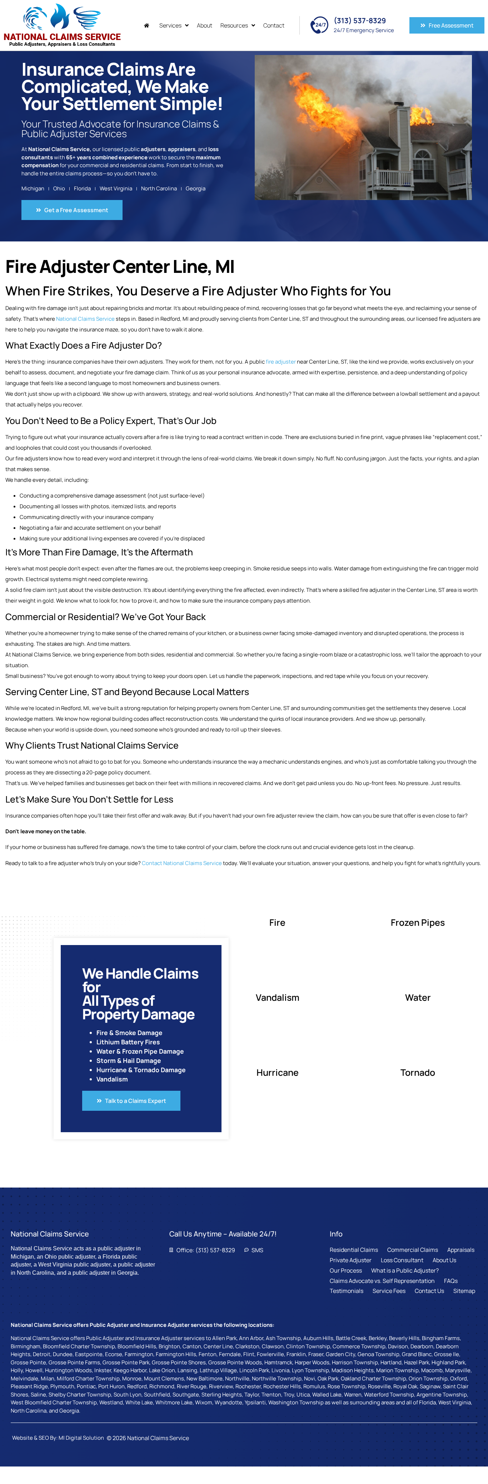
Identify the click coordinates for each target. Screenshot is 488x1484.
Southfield (157, 1394)
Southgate (186, 1394)
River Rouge (191, 1386)
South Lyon (127, 1394)
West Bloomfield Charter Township (54, 1402)
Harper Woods (312, 1362)
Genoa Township (378, 1354)
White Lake (139, 1402)
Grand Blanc (417, 1354)
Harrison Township (355, 1362)
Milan (47, 1378)
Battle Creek (351, 1338)
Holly (17, 1370)
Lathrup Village (218, 1370)
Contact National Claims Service (182, 863)
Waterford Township (389, 1394)
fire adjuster (281, 361)
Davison (398, 1346)
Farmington (139, 1354)
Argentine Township (442, 1394)
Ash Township (283, 1338)
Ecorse (113, 1354)
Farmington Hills (176, 1354)
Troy (289, 1394)
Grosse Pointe (28, 1362)
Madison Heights (353, 1370)
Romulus (314, 1386)
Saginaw (430, 1386)
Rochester (248, 1386)
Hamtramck (278, 1362)
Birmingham (25, 1346)
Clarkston (247, 1346)
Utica (303, 1394)
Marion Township (397, 1370)
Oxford (458, 1378)
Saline (38, 1394)
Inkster (102, 1370)
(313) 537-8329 (360, 20)
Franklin (296, 1354)
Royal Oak (405, 1386)
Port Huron (111, 1386)
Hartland (391, 1362)
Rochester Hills (282, 1386)
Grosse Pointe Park (126, 1362)
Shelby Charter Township (80, 1394)
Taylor (251, 1394)
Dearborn (421, 1346)
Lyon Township (310, 1370)
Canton (192, 1346)
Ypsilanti (255, 1402)
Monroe (131, 1378)
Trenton (271, 1394)
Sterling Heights (221, 1394)
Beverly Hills (404, 1338)
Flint (248, 1354)
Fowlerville (270, 1354)
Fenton (207, 1354)
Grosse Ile (446, 1354)
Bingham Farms (441, 1338)
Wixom (203, 1402)
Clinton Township (308, 1346)
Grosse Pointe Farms (74, 1362)
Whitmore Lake (174, 1402)
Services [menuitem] (170, 25)
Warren (353, 1394)
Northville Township (277, 1378)
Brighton (169, 1346)
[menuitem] (147, 25)
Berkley (378, 1338)
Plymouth (62, 1386)
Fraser (315, 1354)
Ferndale (230, 1354)
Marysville (457, 1370)
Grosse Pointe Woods (235, 1362)
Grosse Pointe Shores (179, 1362)
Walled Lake (327, 1394)
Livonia (280, 1370)
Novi (309, 1378)
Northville (237, 1378)
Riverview (221, 1386)
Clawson (273, 1346)
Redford (137, 1386)
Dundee (63, 1354)
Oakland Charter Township (373, 1378)
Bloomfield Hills (137, 1346)
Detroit (41, 1354)
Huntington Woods (68, 1370)
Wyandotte (228, 1402)
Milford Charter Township (88, 1378)
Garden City (340, 1354)
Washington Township (296, 1402)
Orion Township (428, 1378)
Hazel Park (416, 1362)
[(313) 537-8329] (319, 25)
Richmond (161, 1386)
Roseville (379, 1386)
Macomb (432, 1370)
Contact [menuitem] (273, 25)
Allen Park (224, 1338)
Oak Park (328, 1378)
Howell (34, 1370)
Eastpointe (89, 1354)
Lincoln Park (254, 1370)
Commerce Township (359, 1346)
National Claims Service (85, 319)
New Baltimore (204, 1378)
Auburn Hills (318, 1338)
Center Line (218, 1346)
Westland (111, 1402)
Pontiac (86, 1386)
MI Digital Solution (81, 1437)
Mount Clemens (164, 1378)
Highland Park (448, 1362)
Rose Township (346, 1386)
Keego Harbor (130, 1370)
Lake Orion (162, 1370)
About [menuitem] (204, 25)
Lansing (187, 1370)
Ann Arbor (251, 1338)
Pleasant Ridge (29, 1386)
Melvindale (24, 1378)
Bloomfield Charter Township (79, 1346)
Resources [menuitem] (234, 25)
